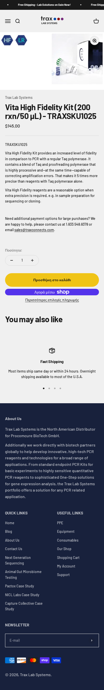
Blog (8, 531)
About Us (12, 540)
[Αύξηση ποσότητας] (32, 260)
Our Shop (64, 549)
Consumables (68, 540)
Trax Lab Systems (19, 97)
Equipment (65, 531)
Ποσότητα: (13, 250)
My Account (66, 566)
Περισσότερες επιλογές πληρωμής (52, 300)
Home (9, 523)
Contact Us (13, 549)
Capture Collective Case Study (24, 606)
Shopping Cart (68, 557)
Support (63, 575)
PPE (60, 523)
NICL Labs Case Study (22, 595)
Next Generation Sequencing (18, 560)
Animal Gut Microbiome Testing (23, 574)
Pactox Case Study (19, 586)
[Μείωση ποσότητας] (11, 260)
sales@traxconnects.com (34, 230)
